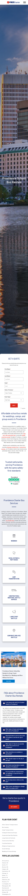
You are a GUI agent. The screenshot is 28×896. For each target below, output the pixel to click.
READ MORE (8, 681)
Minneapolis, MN (6, 886)
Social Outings (6, 848)
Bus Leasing (5, 827)
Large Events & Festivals (8, 838)
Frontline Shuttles (7, 843)
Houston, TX (5, 881)
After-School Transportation (10, 824)
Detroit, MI (5, 877)
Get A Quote (14, 806)
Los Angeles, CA (6, 883)
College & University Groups (9, 832)
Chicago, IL (5, 873)
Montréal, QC (5, 888)
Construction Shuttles (8, 840)
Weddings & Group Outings (9, 851)
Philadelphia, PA (6, 894)
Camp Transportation (7, 830)
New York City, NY (6, 890)
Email (6, 383)
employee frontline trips (12, 447)
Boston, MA (5, 867)
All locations (5, 860)
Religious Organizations (8, 846)
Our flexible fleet (10, 520)
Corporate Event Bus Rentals (9, 835)
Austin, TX (5, 865)
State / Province (9, 390)
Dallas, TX (4, 875)
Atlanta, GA (5, 862)
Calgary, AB (5, 869)
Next (14, 405)
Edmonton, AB (6, 879)
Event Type (8, 396)
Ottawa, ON (5, 892)
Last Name (8, 376)
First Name (8, 369)
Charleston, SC (6, 871)
